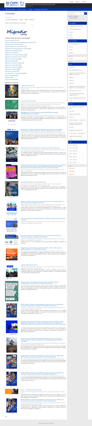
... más (70, 101)
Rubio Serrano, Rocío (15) (75, 90)
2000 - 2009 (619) (73, 151)
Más (6, 416)
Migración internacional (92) (75, 136)
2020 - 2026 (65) (73, 145)
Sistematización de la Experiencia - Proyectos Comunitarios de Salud (40, 148)
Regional (30, 9)
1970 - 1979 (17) (73, 159)
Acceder (71, 58)
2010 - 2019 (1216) (73, 148)
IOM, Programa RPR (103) (75, 70)
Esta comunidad (73, 18)
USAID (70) (71, 77)
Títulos (26, 19)
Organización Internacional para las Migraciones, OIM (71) (77, 73)
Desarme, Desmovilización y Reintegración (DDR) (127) (76, 123)
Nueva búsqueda (11, 9)
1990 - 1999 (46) (73, 154)
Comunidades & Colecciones (76, 26)
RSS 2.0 (73, 171)
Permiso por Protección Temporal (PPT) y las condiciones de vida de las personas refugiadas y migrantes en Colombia (41, 236)
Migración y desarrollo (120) (75, 130)
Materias (32, 19)
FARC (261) (71, 111)
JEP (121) (71, 127)
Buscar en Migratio (74, 16)
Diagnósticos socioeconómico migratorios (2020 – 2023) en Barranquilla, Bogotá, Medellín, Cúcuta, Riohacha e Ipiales (41, 248)
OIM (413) (71, 67)
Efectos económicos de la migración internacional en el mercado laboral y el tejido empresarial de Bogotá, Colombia (42, 202)
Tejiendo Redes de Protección (29, 265)
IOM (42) (71, 80)
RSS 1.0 (73, 168)
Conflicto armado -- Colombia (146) (77, 120)
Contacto (51, 423)
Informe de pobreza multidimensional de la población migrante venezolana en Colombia (43, 219)
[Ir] (85, 13)
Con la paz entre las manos (28, 101)
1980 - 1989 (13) (73, 156)
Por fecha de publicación (11, 19)
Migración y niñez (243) (74, 114)
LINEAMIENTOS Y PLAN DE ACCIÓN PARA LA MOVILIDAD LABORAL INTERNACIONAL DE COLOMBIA (39, 113)
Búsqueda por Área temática (41, 9)
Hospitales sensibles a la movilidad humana (33, 182)
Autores (21, 19)
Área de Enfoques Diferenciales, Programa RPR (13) (76, 94)
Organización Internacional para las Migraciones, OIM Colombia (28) (77, 87)
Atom (73, 174)
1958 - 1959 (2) (72, 162)
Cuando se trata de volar (28, 85)
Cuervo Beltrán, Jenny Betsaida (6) (77, 98)
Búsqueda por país (21, 9)
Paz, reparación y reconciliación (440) (76, 107)
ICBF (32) (71, 83)
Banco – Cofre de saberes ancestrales (31, 390)
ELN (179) (71, 117)
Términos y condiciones (44, 423)
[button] (77, 2)
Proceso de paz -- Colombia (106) (77, 133)
